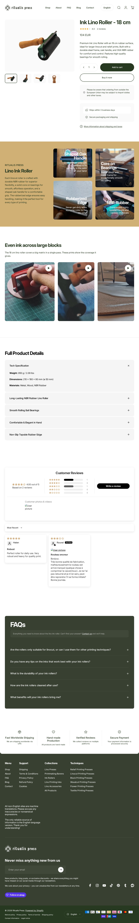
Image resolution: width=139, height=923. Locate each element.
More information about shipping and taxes (103, 126)
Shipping (23, 769)
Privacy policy (21, 915)
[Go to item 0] (11, 78)
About (8, 773)
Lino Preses (50, 769)
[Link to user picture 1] (69, 550)
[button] (54, 480)
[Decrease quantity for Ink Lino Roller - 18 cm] (83, 67)
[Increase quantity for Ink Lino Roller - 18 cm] (95, 67)
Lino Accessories (53, 786)
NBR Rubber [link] (118, 202)
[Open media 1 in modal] (39, 46)
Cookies (23, 786)
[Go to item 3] (40, 78)
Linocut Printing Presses (82, 773)
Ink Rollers (50, 778)
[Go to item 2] (25, 78)
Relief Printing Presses (81, 769)
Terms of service (34, 915)
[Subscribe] (61, 869)
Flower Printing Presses (82, 786)
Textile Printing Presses (81, 790)
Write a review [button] (113, 486)
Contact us (87, 633)
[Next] (68, 50)
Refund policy (10, 915)
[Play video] (30, 291)
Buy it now (107, 77)
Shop (7, 769)
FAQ (7, 778)
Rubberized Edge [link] (76, 200)
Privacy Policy (26, 778)
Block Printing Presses (81, 778)
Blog (7, 782)
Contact (9, 786)
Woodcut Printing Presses (83, 782)
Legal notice (25, 918)
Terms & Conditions (28, 773)
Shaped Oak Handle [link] (75, 155)
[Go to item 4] (54, 78)
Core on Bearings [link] (109, 165)
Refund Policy (26, 782)
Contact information (12, 918)
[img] (13, 538)
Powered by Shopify (34, 910)
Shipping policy (47, 915)
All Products (50, 790)
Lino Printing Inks (53, 782)
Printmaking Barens (54, 773)
